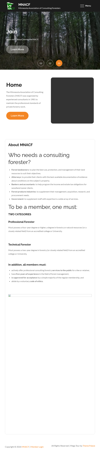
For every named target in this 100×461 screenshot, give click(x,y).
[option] (50, 41)
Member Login (37, 446)
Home (14, 85)
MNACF (24, 5)
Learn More (17, 49)
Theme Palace (89, 445)
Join (11, 31)
